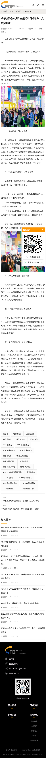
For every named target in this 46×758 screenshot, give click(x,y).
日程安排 (34, 705)
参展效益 (12, 714)
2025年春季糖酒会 (25, 478)
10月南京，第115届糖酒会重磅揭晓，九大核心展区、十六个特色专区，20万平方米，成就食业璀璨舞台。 (23, 560)
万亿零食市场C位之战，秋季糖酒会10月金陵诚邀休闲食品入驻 (22, 576)
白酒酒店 (34, 731)
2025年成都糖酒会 (29, 483)
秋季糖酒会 (20, 439)
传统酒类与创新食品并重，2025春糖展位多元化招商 (20, 509)
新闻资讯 (18, 11)
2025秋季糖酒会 (26, 450)
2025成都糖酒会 (23, 445)
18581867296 (14, 664)
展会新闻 (28, 11)
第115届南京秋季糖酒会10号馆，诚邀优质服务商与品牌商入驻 (22, 616)
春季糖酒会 (7, 439)
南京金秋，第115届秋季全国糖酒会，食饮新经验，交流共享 (22, 591)
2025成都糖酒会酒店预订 (12, 472)
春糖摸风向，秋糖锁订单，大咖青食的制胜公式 (21, 603)
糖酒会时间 (34, 439)
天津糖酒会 (31, 472)
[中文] (37, 4)
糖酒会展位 (7, 456)
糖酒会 (5, 434)
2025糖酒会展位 (9, 489)
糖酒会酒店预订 (25, 467)
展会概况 (12, 705)
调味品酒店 (34, 740)
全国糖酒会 (30, 434)
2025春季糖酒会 (9, 450)
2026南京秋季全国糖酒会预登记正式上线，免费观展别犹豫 (23, 630)
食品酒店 (34, 721)
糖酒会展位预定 (22, 456)
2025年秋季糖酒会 (10, 483)
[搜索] (33, 4)
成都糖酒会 (17, 434)
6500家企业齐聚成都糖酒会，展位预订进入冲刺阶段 (20, 501)
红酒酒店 (34, 736)
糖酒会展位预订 (9, 461)
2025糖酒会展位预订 (28, 489)
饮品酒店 (34, 726)
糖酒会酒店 (24, 461)
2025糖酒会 (7, 445)
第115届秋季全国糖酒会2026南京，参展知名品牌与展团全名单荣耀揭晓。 (22, 529)
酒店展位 (34, 714)
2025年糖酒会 (8, 478)
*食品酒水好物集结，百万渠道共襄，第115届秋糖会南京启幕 (22, 544)
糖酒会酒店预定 (9, 467)
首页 (11, 11)
